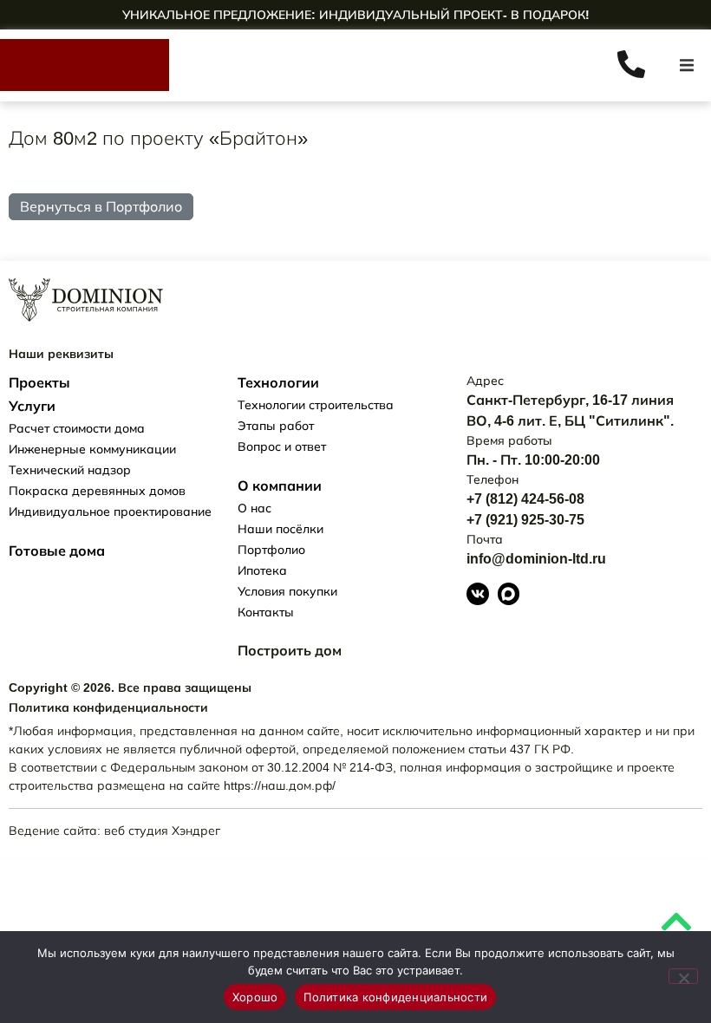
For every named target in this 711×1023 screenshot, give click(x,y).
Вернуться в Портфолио (101, 206)
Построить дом (290, 650)
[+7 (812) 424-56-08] (635, 62)
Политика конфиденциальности (395, 997)
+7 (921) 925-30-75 (525, 519)
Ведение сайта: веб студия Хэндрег (114, 830)
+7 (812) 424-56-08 (525, 499)
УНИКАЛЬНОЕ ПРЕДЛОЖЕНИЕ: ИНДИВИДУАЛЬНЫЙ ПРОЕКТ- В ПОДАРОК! (356, 15)
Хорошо (255, 997)
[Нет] (683, 976)
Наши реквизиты (61, 354)
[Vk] (477, 594)
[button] (686, 65)
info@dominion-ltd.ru (536, 558)
